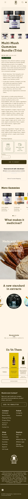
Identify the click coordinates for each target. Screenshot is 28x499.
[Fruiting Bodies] (14, 459)
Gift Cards (5, 449)
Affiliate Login (20, 442)
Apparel (4, 447)
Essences (5, 444)
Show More (14, 381)
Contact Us (5, 427)
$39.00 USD (17, 210)
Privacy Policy (6, 420)
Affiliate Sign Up (21, 439)
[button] (12, 336)
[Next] (25, 198)
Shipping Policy (6, 418)
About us (18, 434)
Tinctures (5, 437)
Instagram (19, 413)
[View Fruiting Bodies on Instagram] (2, 490)
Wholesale (5, 413)
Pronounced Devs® (6, 495)
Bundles (4, 434)
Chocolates (5, 439)
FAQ (17, 437)
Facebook (19, 415)
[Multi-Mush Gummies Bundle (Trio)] (4, 36)
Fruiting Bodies (9, 493)
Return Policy (6, 415)
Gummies (5, 442)
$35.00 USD (4, 210)
